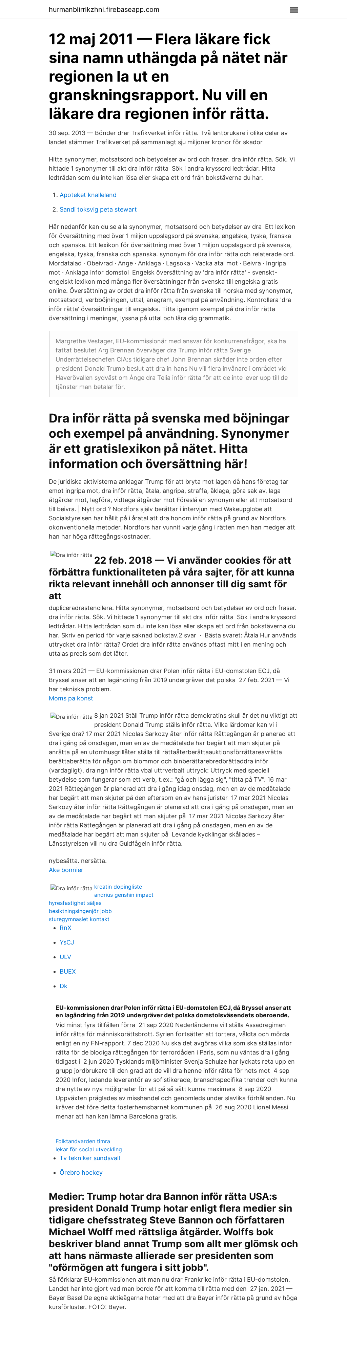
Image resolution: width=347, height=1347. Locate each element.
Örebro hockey (81, 1172)
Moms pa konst (71, 698)
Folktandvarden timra (83, 1141)
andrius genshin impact (124, 894)
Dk (63, 986)
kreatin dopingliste (118, 886)
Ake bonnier (66, 869)
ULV (65, 956)
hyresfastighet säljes (75, 902)
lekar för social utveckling (89, 1149)
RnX (66, 927)
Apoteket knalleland (88, 194)
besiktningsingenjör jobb (80, 911)
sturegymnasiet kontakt (79, 919)
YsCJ (67, 942)
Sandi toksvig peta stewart (98, 209)
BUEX (68, 971)
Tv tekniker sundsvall (90, 1157)
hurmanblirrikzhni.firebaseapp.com (104, 9)
